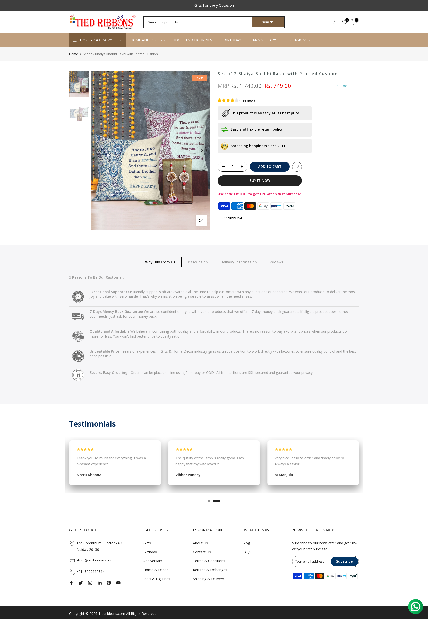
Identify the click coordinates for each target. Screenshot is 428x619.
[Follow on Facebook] (71, 583)
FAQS (246, 552)
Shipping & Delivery (208, 578)
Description (198, 261)
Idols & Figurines (156, 578)
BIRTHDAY (232, 40)
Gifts (147, 543)
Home (73, 54)
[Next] (202, 150)
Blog (246, 543)
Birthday (150, 552)
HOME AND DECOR (146, 40)
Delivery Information (239, 261)
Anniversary (152, 561)
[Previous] (100, 150)
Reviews (276, 261)
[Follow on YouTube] (118, 583)
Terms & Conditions (209, 561)
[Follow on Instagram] (90, 583)
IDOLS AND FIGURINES (193, 40)
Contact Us (202, 552)
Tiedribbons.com (111, 613)
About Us (200, 543)
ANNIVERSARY (264, 40)
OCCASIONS (297, 40)
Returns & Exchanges (210, 569)
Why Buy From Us (160, 261)
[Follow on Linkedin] (99, 583)
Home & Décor (155, 569)
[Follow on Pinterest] (109, 583)
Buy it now (259, 180)
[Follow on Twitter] (81, 583)
